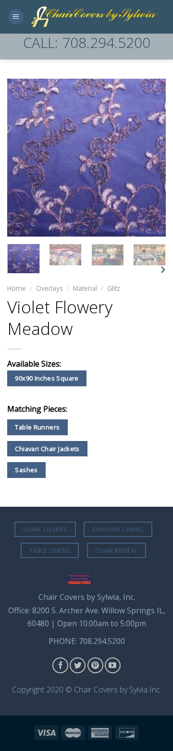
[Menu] (16, 17)
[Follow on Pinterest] (95, 665)
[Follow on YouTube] (113, 665)
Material (85, 288)
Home (16, 288)
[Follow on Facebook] (60, 665)
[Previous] (22, 157)
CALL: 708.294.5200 (86, 42)
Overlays (49, 288)
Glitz (113, 288)
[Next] (150, 157)
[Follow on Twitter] (78, 665)
